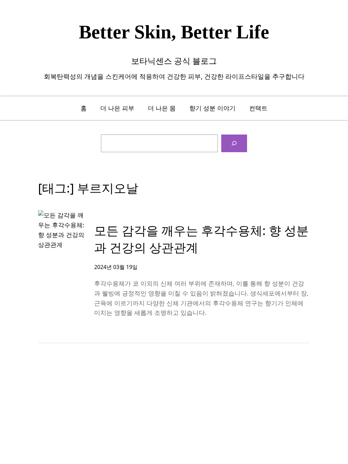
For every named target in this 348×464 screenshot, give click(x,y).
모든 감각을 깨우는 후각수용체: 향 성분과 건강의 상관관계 (201, 239)
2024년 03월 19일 (116, 267)
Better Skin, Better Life (174, 31)
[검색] (234, 143)
